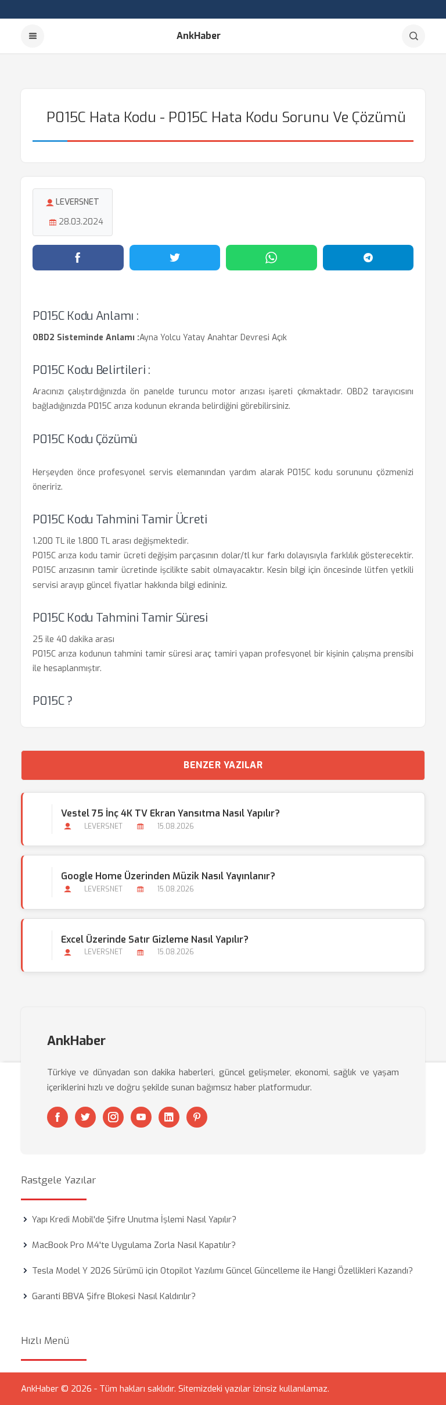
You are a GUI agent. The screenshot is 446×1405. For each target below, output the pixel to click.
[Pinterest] (196, 1117)
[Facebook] (57, 1117)
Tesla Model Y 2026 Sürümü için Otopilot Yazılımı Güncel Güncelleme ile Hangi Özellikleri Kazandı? (222, 1270)
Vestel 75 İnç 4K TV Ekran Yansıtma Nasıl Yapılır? (170, 813)
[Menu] (32, 36)
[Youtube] (141, 1117)
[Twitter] (85, 1117)
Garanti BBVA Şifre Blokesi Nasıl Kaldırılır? (114, 1296)
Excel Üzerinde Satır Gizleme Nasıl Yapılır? (155, 939)
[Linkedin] (169, 1117)
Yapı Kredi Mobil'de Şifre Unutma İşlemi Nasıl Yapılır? (134, 1219)
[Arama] (413, 36)
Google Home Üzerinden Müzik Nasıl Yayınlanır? (168, 876)
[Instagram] (113, 1117)
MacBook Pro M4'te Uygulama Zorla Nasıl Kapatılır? (134, 1245)
